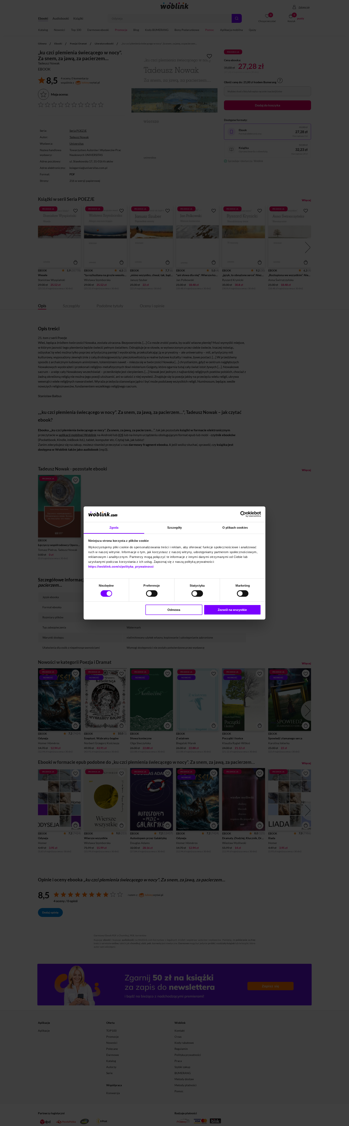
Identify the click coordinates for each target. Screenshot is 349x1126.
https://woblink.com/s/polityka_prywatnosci (121, 566)
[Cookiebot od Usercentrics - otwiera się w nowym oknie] (243, 514)
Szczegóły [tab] (174, 527)
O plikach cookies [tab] (235, 527)
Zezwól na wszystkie (232, 609)
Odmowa (173, 609)
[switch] (152, 593)
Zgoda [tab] (114, 527)
